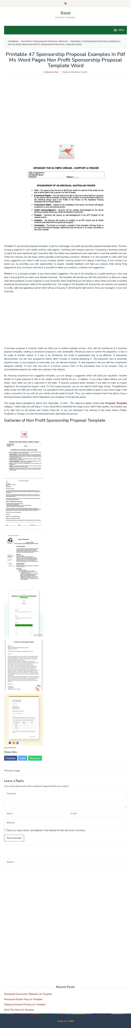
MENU (121, 30)
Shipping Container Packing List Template (24, 1004)
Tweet (23, 758)
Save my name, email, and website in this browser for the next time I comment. (46, 830)
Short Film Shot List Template (19, 1009)
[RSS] (65, 3)
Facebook (11, 758)
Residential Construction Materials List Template (28, 993)
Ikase (66, 13)
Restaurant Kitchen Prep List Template (23, 999)
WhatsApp (35, 758)
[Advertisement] (65, 104)
